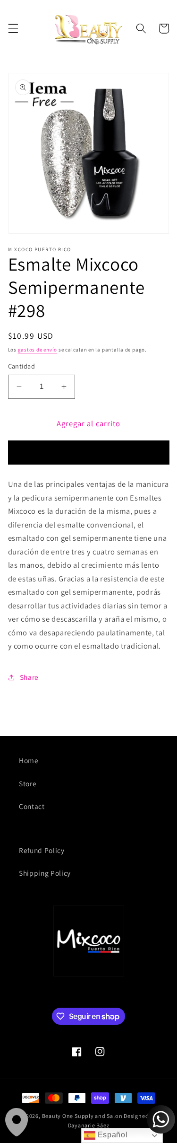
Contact (32, 806)
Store (27, 783)
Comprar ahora (88, 453)
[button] (12, 28)
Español (111, 1135)
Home (29, 760)
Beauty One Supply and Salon (82, 1115)
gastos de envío (38, 349)
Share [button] (29, 677)
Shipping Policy (45, 873)
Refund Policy (42, 850)
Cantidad (21, 365)
